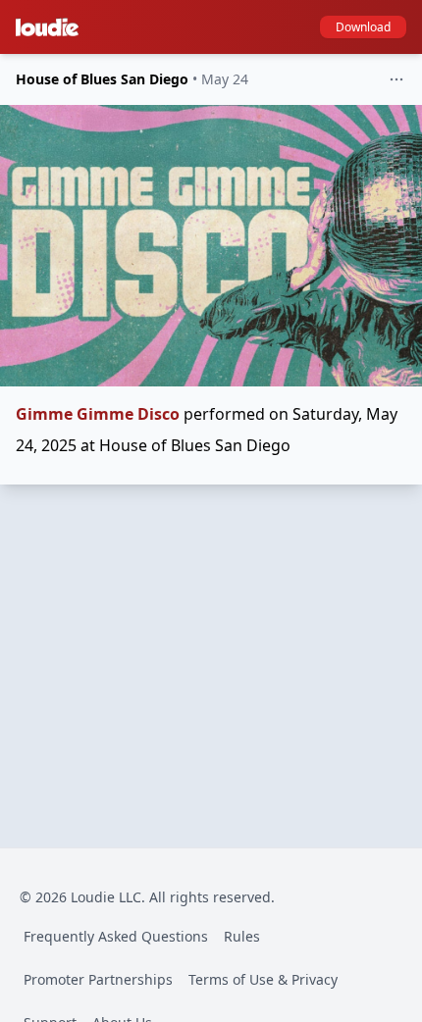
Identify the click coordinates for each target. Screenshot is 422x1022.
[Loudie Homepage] (51, 27)
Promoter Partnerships (98, 979)
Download (363, 27)
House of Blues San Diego (102, 79)
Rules (242, 936)
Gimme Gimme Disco (98, 414)
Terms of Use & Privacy (263, 979)
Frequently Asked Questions (116, 936)
